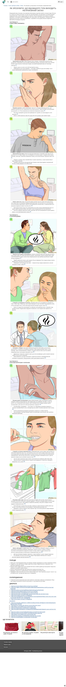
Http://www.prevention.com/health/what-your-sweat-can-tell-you (24, 592)
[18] (41, 552)
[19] (30, 556)
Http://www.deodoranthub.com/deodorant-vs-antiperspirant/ (23, 608)
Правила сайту (7, 644)
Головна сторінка (8, 642)
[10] (33, 351)
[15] (24, 461)
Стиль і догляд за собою (13, 5)
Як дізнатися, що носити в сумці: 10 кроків (10, 633)
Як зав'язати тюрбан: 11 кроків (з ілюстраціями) (30, 633)
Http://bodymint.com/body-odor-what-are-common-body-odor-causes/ (26, 605)
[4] (11, 157)
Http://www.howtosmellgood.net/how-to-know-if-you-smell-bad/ (24, 586)
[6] (30, 211)
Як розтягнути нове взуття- (48, 632)
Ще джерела (12, 600)
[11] (45, 357)
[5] (31, 205)
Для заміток (15, 1)
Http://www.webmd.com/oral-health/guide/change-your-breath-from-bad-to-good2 (28, 611)
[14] (34, 456)
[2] (44, 110)
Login (61, 1)
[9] (46, 305)
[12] (40, 404)
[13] (13, 409)
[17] (25, 509)
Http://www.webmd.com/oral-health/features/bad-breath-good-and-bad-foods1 (27, 590)
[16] (25, 503)
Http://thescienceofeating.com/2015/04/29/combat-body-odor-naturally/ (26, 615)
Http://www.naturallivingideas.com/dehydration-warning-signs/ (24, 617)
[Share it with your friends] (65, 686)
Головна (5, 5)
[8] (24, 264)
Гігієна (21, 5)
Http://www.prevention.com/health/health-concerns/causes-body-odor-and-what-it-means (30, 594)
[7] (20, 258)
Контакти (6, 647)
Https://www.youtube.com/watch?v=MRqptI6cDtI (21, 595)
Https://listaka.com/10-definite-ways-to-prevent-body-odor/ (23, 606)
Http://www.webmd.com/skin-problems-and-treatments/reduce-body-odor (26, 613)
